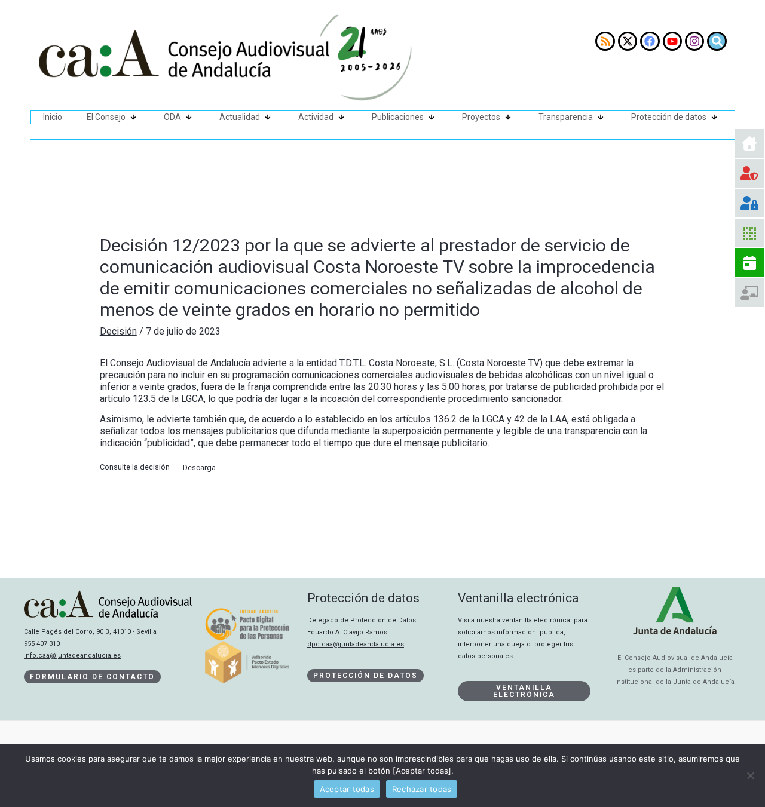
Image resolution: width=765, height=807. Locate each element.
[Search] (716, 41)
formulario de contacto (92, 677)
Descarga (199, 467)
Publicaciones (398, 117)
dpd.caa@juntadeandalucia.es (355, 644)
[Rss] (604, 41)
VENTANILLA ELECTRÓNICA (524, 691)
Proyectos (481, 117)
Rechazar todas (422, 789)
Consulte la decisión (135, 467)
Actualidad (239, 117)
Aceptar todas (347, 789)
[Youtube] (672, 41)
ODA (172, 117)
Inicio (52, 117)
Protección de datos (668, 117)
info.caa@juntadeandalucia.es (72, 655)
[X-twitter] (627, 41)
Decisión (118, 331)
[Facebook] (649, 41)
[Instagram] (694, 41)
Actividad (315, 117)
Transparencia (565, 117)
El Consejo (106, 117)
